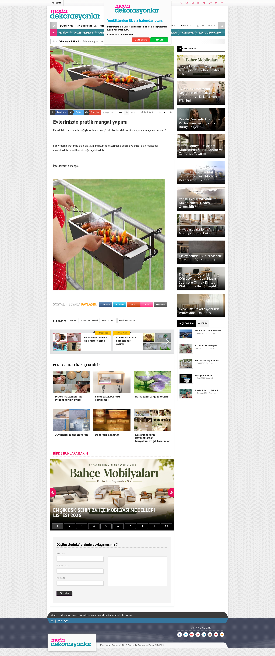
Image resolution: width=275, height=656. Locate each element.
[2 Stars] (145, 112)
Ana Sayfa (56, 2)
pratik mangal (108, 320)
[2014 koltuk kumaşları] (186, 353)
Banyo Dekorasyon (210, 32)
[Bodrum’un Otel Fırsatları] (186, 338)
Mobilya (63, 32)
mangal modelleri (89, 320)
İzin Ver (159, 39)
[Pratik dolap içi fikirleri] (186, 397)
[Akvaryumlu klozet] (186, 382)
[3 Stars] (147, 112)
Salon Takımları (83, 32)
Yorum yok (211, 333)
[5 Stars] (152, 112)
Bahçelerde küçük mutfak (208, 360)
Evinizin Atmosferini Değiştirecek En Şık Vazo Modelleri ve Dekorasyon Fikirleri (198, 95)
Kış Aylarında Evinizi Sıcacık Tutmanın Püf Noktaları (200, 258)
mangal (73, 320)
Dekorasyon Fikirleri (69, 41)
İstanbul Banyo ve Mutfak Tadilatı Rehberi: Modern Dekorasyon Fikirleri (198, 176)
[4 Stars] (150, 112)
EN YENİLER (190, 48)
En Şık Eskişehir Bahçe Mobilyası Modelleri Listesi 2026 (199, 70)
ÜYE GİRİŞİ (187, 25)
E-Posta (63, 565)
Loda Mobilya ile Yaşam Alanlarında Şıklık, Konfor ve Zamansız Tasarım (201, 149)
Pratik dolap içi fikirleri (206, 390)
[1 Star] (142, 112)
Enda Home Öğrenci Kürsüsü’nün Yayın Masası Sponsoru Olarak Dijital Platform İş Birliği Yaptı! (198, 280)
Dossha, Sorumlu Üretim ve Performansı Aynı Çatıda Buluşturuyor (199, 123)
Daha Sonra (141, 39)
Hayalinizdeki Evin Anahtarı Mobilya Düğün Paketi (200, 231)
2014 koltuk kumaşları (206, 345)
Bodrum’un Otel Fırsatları (208, 330)
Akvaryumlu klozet (204, 375)
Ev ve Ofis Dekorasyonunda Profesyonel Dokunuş (199, 311)
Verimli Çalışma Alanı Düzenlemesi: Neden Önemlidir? (195, 203)
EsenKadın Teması (136, 645)
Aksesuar (188, 32)
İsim (61, 553)
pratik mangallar (127, 320)
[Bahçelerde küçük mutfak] (186, 368)
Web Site (60, 577)
